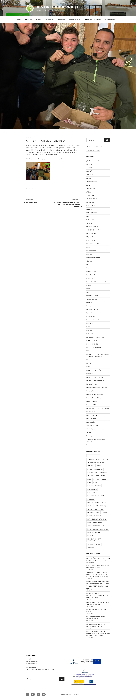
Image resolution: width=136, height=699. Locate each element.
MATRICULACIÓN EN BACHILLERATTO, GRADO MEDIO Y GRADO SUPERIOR (97, 595)
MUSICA (90, 532)
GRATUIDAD (90, 302)
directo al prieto (92, 489)
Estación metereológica (93, 257)
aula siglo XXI (90, 195)
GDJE (88, 292)
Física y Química (91, 271)
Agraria (88, 178)
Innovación (89, 333)
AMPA (88, 185)
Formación (89, 278)
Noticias (29, 19)
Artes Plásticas (90, 188)
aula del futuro (98, 469)
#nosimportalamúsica (93, 459)
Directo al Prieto (91, 237)
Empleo (88, 247)
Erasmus (89, 254)
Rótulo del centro (91, 418)
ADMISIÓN (89, 171)
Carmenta (89, 223)
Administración (90, 168)
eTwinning (89, 261)
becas (89, 479)
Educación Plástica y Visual (95, 496)
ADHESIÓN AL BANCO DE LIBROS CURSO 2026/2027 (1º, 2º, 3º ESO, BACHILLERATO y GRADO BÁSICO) (97, 574)
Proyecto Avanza (91, 384)
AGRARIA (99, 466)
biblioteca (96, 479)
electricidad (90, 499)
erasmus (90, 506)
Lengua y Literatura (92, 340)
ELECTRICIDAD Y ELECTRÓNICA (97, 502)
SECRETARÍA (90, 422)
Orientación (89, 373)
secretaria (90, 544)
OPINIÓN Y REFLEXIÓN (93, 370)
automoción (103, 472)
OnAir (88, 367)
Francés (88, 288)
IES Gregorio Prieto (58, 7)
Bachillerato (90, 202)
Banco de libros (90, 206)
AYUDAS (90, 476)
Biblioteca (89, 209)
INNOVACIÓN (97, 522)
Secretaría (61, 19)
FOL (42, 138)
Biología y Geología (92, 212)
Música (88, 360)
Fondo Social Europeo (92, 275)
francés (89, 509)
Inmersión (89, 330)
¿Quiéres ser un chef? (92, 161)
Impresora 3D (90, 316)
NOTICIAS (90, 535)
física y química (98, 509)
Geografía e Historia (92, 295)
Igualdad (88, 313)
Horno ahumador (91, 306)
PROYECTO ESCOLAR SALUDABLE (94, 540)
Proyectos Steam (91, 401)
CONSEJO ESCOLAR (92, 230)
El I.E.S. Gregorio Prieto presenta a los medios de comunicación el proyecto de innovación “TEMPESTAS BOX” (98, 633)
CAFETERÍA (90, 219)
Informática (89, 323)
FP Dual (88, 285)
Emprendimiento (91, 250)
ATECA (88, 192)
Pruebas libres (90, 412)
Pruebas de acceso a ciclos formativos (97, 408)
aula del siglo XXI (92, 472)
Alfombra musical (91, 181)
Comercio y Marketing (93, 226)
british (89, 482)
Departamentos (91, 233)
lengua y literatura (92, 529)
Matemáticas (90, 351)
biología (104, 479)
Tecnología (89, 436)
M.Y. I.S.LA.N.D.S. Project (93, 347)
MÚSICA (97, 532)
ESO (96, 506)
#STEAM (105, 459)
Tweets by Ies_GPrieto (93, 150)
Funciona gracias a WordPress (70, 694)
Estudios (39, 19)
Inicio (20, 19)
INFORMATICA (92, 519)
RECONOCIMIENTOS (92, 415)
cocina (95, 482)
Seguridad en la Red (92, 425)
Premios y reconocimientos (94, 377)
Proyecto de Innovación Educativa (96, 387)
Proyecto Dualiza (91, 391)
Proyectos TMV (91, 405)
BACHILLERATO (100, 476)
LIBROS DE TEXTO (92, 344)
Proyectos (50, 19)
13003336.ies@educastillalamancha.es (42, 669)
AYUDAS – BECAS (91, 199)
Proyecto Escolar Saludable (94, 394)
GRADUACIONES (91, 299)
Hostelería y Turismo (92, 309)
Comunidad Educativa (93, 19)
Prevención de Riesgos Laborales (96, 380)
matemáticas (104, 529)
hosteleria (104, 512)
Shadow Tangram (91, 429)
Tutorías (88, 445)
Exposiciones (90, 268)
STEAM (98, 544)
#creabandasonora (93, 456)
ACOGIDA (89, 164)
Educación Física (91, 240)
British (88, 216)
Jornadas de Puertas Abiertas (95, 337)
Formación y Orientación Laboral (96, 282)
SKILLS (88, 432)
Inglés (88, 327)
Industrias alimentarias (94, 515)
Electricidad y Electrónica (93, 244)
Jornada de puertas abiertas (95, 525)
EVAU (88, 264)
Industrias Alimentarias (93, 320)
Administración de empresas (95, 462)
